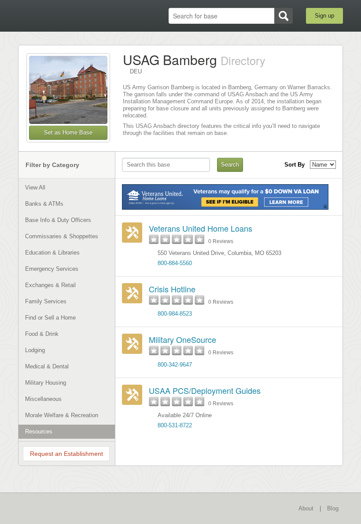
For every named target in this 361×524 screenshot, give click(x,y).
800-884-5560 (175, 263)
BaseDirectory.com (64, 16)
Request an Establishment (66, 453)
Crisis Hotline (172, 289)
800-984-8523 (175, 313)
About (305, 508)
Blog (333, 508)
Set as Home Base (68, 132)
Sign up (324, 15)
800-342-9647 (175, 364)
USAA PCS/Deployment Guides (205, 390)
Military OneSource (182, 339)
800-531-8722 (175, 425)
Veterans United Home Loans (200, 228)
